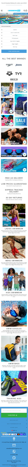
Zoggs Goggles (15, 44)
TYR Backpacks (15, 38)
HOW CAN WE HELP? (14, 420)
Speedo (15, 29)
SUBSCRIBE (11, 415)
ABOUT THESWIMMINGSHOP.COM (14, 423)
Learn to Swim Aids (15, 32)
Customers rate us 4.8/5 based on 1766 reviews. (16, 432)
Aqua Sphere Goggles (15, 41)
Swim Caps (15, 35)
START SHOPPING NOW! (14, 51)
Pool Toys (15, 46)
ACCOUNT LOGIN (14, 427)
